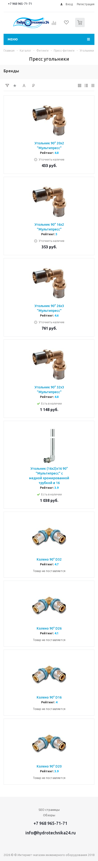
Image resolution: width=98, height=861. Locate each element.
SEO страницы (49, 809)
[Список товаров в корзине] (80, 26)
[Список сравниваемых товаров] (54, 24)
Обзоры (49, 815)
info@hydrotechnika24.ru (50, 832)
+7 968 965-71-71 (20, 3)
